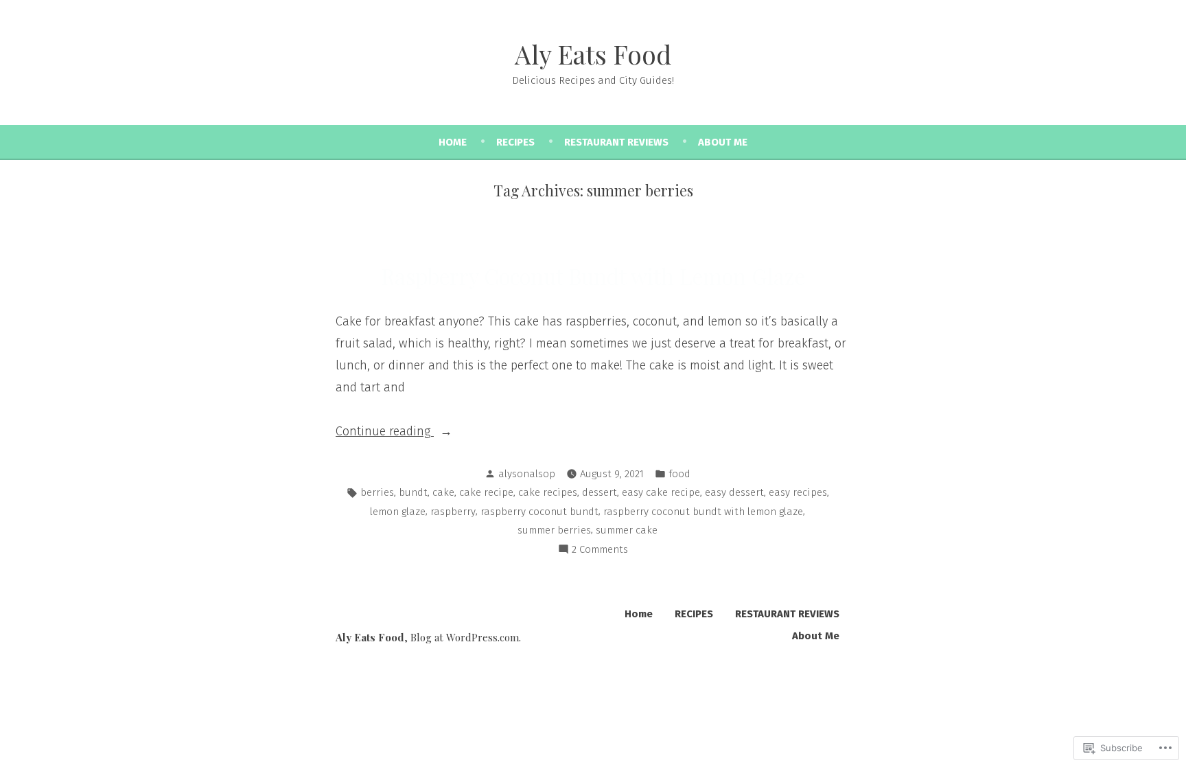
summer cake (627, 530)
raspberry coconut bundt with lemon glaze (703, 511)
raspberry (453, 511)
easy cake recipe (661, 492)
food (679, 474)
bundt (413, 492)
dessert (599, 492)
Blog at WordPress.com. (465, 637)
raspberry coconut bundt (539, 511)
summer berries (554, 530)
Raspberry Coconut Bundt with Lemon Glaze (593, 276)
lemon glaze (398, 511)
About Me (722, 142)
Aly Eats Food (593, 54)
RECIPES (515, 142)
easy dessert (734, 492)
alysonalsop (526, 474)
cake (443, 492)
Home (453, 142)
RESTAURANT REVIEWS (616, 142)
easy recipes (798, 492)
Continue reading (385, 432)
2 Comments (600, 550)
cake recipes (547, 492)
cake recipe (486, 492)
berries (377, 492)
